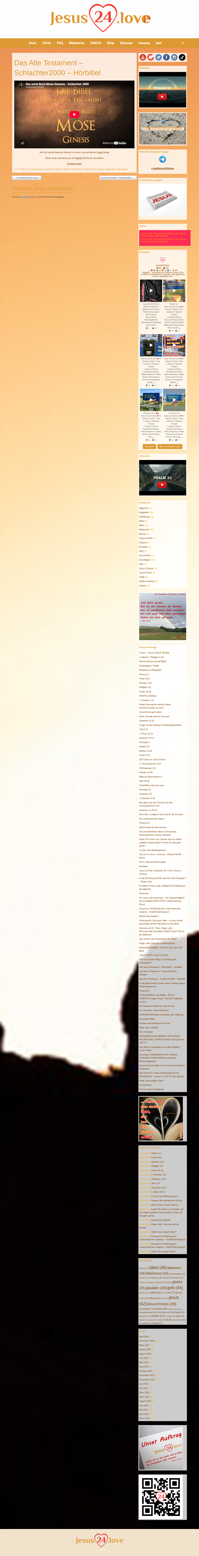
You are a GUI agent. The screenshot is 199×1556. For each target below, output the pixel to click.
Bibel (23, 169)
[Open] (151, 291)
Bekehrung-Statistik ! (149, 916)
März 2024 (144, 1345)
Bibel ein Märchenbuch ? (151, 776)
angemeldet (26, 197)
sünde (160, 1320)
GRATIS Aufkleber (148, 696)
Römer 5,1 (144, 674)
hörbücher (100, 169)
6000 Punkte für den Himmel (152, 827)
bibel (72, 169)
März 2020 (144, 1418)
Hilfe (141, 564)
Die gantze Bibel (147, 1019)
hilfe (178, 1293)
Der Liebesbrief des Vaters (151, 818)
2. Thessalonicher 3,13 (150, 763)
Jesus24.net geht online (150, 712)
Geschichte (144, 555)
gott (175, 1287)
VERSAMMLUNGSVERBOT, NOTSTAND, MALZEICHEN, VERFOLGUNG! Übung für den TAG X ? (161, 1039)
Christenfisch (145, 1085)
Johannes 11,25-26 (148, 810)
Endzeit (142, 542)
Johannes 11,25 (146, 720)
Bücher (142, 534)
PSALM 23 (144, 823)
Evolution (143, 547)
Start (32, 43)
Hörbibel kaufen (74, 163)
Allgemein (143, 508)
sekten (143, 1320)
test (159, 43)
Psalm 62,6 (144, 678)
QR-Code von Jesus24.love (152, 759)
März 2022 (144, 1392)
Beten (142, 521)
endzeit (143, 1282)
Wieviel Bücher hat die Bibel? (153, 661)
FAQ (60, 43)
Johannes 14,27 (146, 738)
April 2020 (144, 1414)
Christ (46, 43)
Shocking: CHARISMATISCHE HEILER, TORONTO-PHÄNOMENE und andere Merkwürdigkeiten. (158, 1057)
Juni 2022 (143, 1384)
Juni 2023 (143, 1358)
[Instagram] (159, 299)
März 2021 (144, 1397)
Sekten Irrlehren (146, 581)
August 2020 (145, 1401)
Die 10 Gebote (146, 1032)
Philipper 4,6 (145, 687)
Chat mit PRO (146, 538)
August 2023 (145, 1354)
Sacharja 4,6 (145, 789)
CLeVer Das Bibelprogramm (152, 850)
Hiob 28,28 (144, 781)
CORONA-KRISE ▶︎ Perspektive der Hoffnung (161, 1014)
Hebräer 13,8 (145, 683)
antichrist (144, 1268)
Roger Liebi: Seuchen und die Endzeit (157, 943)
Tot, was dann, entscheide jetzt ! (154, 1010)
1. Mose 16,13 (146, 733)
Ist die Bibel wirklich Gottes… (26, 178)
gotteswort (79, 169)
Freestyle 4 (144, 742)
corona (143, 1278)
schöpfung (170, 1316)
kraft (170, 1309)
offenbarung (165, 1312)
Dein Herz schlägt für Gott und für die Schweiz (161, 814)
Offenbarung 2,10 (147, 768)
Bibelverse (76, 43)
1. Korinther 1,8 (146, 700)
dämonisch (177, 1278)
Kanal (100, 152)
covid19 (166, 1278)
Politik (142, 577)
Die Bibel (143, 866)
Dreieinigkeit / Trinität (149, 666)
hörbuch (93, 169)
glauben (156, 1288)
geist (160, 1282)
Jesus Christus (146, 568)
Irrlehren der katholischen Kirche (154, 1023)
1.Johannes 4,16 (147, 798)
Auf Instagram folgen (171, 446)
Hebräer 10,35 (146, 772)
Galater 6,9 (144, 746)
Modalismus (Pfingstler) (150, 670)
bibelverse (157, 1273)
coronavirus (155, 1278)
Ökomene (144, 893)
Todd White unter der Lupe (151, 785)
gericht (168, 1282)
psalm (158, 1315)
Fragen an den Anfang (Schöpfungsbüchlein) (160, 725)
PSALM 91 (144, 991)
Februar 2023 (145, 1371)
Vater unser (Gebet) (148, 1027)
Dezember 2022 (146, 1375)
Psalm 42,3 (144, 755)
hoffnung (154, 1298)
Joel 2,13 (143, 729)
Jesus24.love (145, 572)
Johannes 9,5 (145, 794)
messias (178, 1309)
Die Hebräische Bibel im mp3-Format (156, 1006)
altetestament (49, 169)
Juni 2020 (143, 1405)
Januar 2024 (145, 1349)
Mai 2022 (143, 1388)
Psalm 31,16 (145, 691)
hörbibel (86, 169)
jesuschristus (161, 1304)
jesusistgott (146, 1309)
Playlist (78, 158)
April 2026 (144, 1336)
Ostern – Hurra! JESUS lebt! (154, 653)
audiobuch (66, 169)
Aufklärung (144, 516)
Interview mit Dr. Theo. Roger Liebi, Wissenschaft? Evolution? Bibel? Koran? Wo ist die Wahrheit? (161, 931)
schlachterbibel (122, 169)
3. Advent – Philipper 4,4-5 (151, 657)
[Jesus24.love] (99, 20)
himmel (143, 1298)
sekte (180, 1316)
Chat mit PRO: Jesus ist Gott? (153, 955)
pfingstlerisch (145, 1316)
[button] (182, 43)
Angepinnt (144, 512)
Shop (110, 43)
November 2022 (146, 1379)
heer (164, 1293)
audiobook (58, 169)
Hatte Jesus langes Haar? (151, 1080)
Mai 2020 (143, 1409)
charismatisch (177, 1274)
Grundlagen (144, 560)
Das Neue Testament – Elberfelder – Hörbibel (160, 967)
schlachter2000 (110, 169)
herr (170, 1292)
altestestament (38, 169)
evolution (151, 1282)
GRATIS (95, 43)
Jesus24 (144, 43)
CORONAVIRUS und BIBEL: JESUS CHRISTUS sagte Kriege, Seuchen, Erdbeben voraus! (161, 998)
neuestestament (148, 1312)
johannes (160, 1308)
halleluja (155, 1292)
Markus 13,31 (145, 751)
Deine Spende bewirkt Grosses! (154, 716)
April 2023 (144, 1366)
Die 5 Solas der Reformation (152, 862)
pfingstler (178, 1312)
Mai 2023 (143, 1362)
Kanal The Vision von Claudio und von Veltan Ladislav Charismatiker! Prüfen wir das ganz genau (160, 842)
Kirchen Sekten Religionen (151, 1089)
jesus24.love (151, 282)
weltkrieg (147, 1323)
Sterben (143, 585)
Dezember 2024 (146, 1341)
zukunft (157, 1323)
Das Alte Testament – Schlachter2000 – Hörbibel (162, 979)
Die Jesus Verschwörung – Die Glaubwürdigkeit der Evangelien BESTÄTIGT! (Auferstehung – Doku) (161, 901)
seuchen (152, 1320)
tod (168, 1319)
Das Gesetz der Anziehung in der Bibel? (158, 939)
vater (175, 1320)
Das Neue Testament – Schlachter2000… (118, 178)
